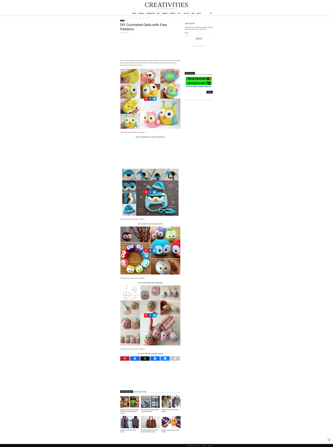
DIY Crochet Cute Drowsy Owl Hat (150, 224)
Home (134, 13)
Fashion (172, 13)
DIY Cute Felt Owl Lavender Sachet (150, 354)
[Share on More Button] (175, 358)
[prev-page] (121, 435)
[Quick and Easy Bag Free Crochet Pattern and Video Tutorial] (150, 422)
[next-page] (124, 435)
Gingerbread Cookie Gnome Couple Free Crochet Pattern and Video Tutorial (129, 411)
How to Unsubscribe (199, 46)
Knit (158, 13)
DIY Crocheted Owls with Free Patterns (150, 137)
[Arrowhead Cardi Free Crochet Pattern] (129, 422)
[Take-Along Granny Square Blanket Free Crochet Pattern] (150, 401)
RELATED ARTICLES (126, 391)
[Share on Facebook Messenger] (165, 358)
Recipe (199, 13)
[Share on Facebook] (135, 358)
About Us (210, 445)
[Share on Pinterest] (125, 358)
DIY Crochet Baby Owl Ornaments (150, 283)
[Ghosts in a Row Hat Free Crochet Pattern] (171, 422)
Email (186, 32)
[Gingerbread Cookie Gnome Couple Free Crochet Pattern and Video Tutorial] (129, 401)
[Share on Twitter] (145, 358)
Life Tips (186, 13)
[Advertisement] (150, 47)
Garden (164, 13)
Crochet (141, 13)
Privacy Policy (189, 445)
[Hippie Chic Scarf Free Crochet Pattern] (171, 401)
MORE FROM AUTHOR (140, 391)
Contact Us (204, 445)
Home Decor (150, 13)
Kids (193, 13)
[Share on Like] (155, 358)
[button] (211, 13)
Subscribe (199, 38)
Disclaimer (197, 445)
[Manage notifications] (329, 439)
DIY (179, 13)
